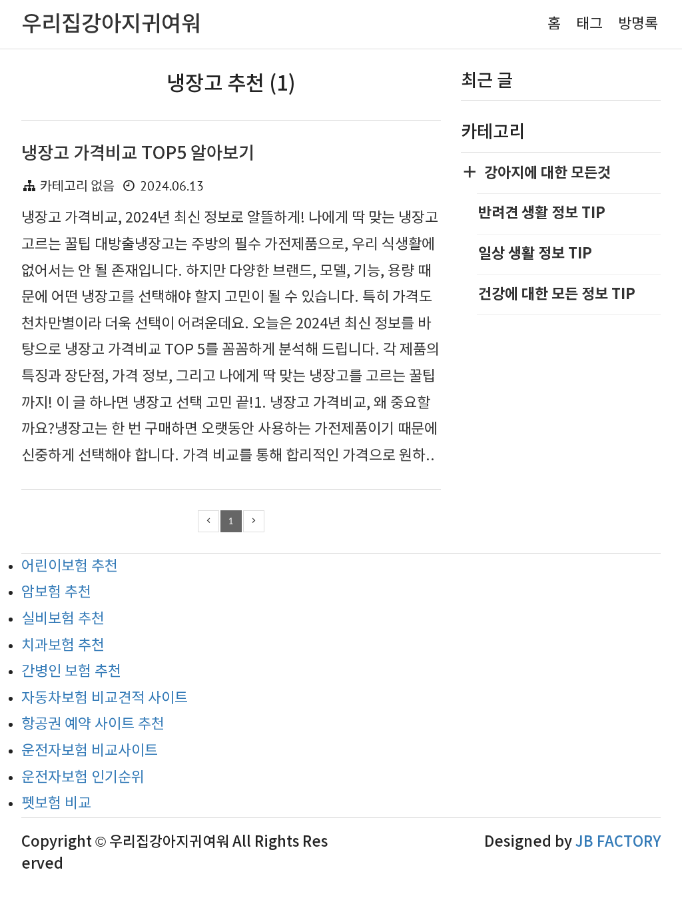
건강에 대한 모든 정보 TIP (556, 294)
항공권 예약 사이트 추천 (93, 724)
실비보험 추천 (63, 619)
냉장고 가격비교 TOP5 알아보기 (137, 153)
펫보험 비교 (56, 803)
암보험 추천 (56, 592)
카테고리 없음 (77, 187)
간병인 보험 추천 (71, 672)
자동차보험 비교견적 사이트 (104, 698)
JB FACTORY (618, 842)
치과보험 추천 (63, 646)
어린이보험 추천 (69, 566)
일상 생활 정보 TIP (535, 253)
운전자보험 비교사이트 (89, 751)
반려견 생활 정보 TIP (541, 213)
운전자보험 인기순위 (83, 777)
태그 (589, 24)
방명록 (638, 24)
